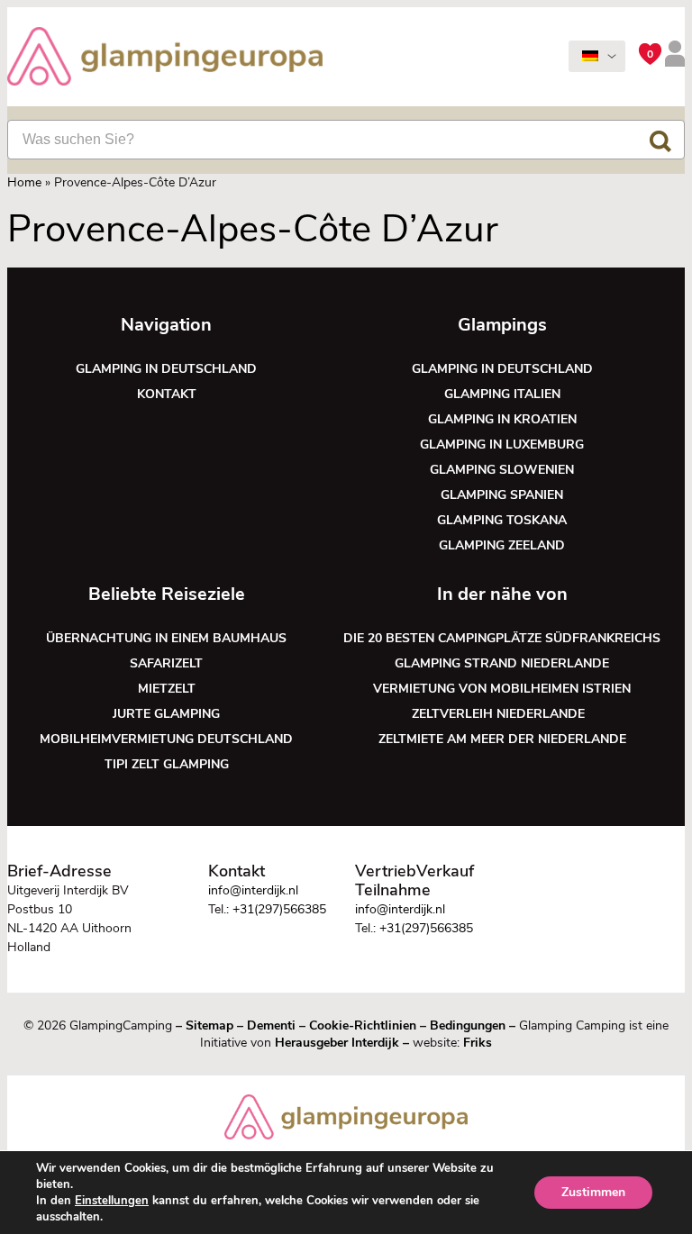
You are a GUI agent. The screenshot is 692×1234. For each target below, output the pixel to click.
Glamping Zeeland (502, 545)
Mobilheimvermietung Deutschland (166, 739)
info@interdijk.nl (253, 890)
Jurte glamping (166, 713)
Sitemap (209, 1025)
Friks (477, 1042)
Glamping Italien (502, 394)
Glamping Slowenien (502, 469)
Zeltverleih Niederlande (502, 713)
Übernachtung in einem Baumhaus (166, 638)
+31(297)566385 (279, 909)
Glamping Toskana (502, 520)
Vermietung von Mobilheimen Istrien (502, 688)
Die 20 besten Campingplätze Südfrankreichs (501, 638)
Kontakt (166, 394)
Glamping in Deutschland (166, 368)
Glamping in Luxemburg (502, 444)
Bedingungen (467, 1025)
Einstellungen (112, 1201)
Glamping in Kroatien (502, 419)
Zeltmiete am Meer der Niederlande (502, 739)
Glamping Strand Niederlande (502, 663)
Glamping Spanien (502, 495)
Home (24, 182)
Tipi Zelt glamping (167, 764)
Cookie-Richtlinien (362, 1025)
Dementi (271, 1025)
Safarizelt (166, 663)
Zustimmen (593, 1192)
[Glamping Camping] (165, 58)
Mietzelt (167, 688)
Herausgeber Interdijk (337, 1042)
